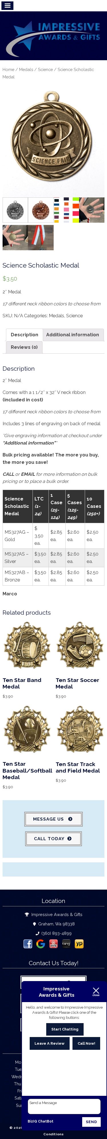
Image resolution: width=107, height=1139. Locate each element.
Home (8, 69)
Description (24, 334)
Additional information (72, 334)
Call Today (49, 838)
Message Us (49, 819)
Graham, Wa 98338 (56, 923)
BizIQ (32, 1121)
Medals (26, 69)
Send (91, 1122)
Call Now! (86, 1043)
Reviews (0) (24, 347)
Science (45, 69)
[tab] (24, 335)
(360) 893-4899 (56, 933)
